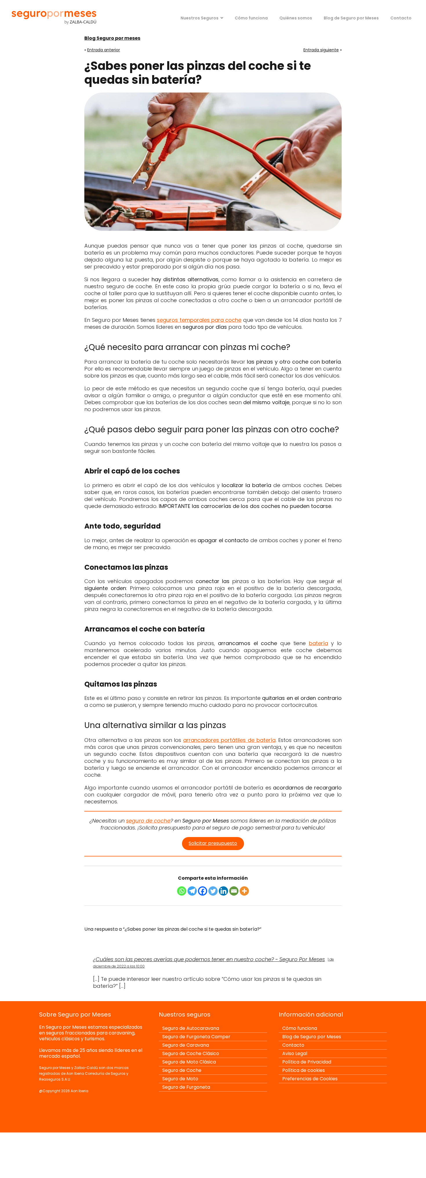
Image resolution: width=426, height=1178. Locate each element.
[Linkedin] (223, 891)
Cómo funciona (251, 18)
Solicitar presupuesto (213, 843)
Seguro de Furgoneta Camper (196, 1036)
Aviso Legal (294, 1053)
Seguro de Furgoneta (186, 1087)
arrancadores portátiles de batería (229, 740)
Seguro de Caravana (185, 1045)
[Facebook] (202, 891)
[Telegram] (192, 891)
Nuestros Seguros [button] (200, 18)
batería (318, 643)
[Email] (234, 891)
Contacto (401, 18)
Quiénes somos (295, 18)
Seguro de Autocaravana (190, 1028)
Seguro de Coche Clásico (190, 1053)
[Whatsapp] (181, 891)
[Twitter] (213, 891)
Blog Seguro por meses (112, 38)
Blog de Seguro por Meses (351, 18)
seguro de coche (148, 820)
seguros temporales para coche (199, 320)
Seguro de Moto (180, 1078)
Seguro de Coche (181, 1070)
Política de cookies (303, 1070)
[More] (244, 891)
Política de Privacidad (306, 1062)
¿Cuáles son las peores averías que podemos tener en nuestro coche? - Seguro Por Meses (209, 959)
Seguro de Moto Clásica (189, 1062)
